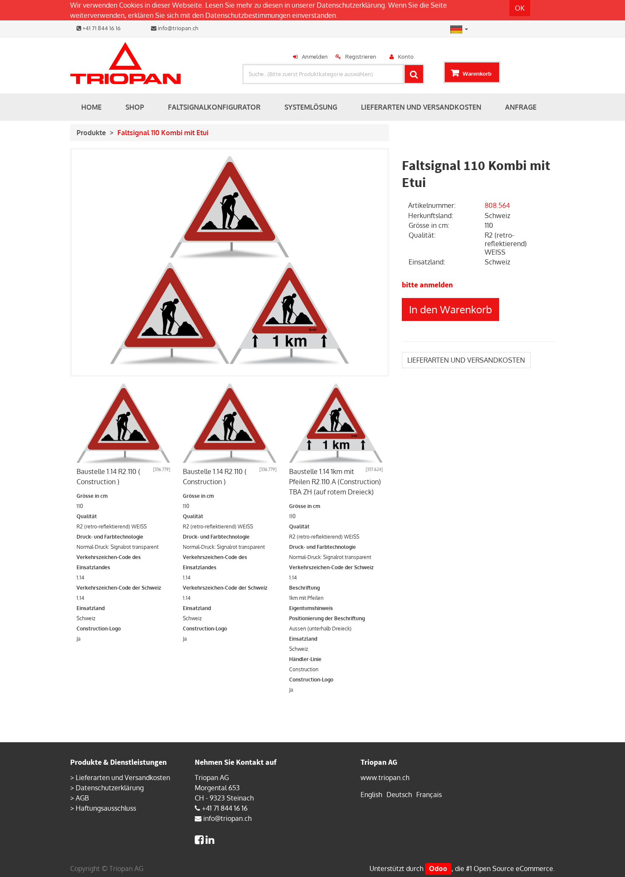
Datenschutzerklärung (351, 5)
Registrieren (360, 56)
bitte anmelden (427, 284)
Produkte (91, 132)
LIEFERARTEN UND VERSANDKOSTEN (466, 360)
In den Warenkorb (450, 309)
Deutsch (399, 794)
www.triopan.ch (385, 777)
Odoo (438, 868)
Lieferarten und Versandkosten (123, 777)
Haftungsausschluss (106, 808)
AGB (82, 798)
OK (520, 8)
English (371, 794)
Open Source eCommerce (513, 868)
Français (429, 794)
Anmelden (315, 56)
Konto (406, 56)
